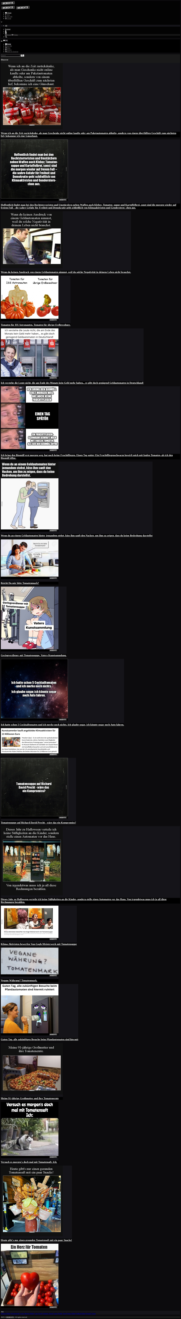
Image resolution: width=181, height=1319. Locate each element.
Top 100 (9, 17)
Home (9, 13)
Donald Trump (91, 1313)
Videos (9, 50)
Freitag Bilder (71, 1313)
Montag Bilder (5, 1313)
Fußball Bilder (80, 1313)
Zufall (9, 18)
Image (9, 35)
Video (16, 35)
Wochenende (15, 1313)
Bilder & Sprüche (12, 52)
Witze (8, 48)
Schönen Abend (48, 1313)
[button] (92, 31)
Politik (60, 1313)
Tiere (64, 1313)
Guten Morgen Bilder (27, 1313)
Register (7, 29)
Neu (8, 15)
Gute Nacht (38, 1313)
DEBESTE (10, 1317)
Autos (56, 1313)
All (6, 26)
